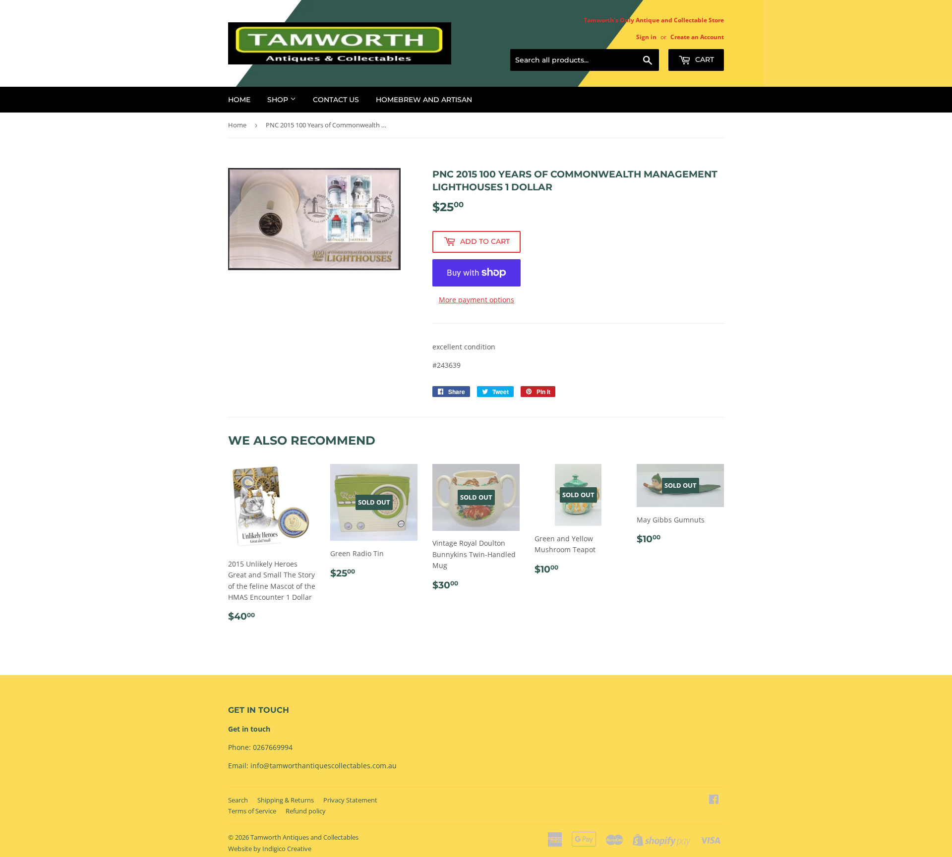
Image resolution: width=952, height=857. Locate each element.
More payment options (476, 299)
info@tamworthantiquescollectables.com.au (323, 765)
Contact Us (336, 99)
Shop (278, 99)
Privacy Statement (350, 800)
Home (239, 99)
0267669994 (273, 747)
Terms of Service (252, 810)
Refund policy (306, 810)
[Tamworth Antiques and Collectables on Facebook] (714, 800)
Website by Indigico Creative (269, 848)
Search (238, 800)
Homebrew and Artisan (424, 99)
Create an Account (697, 37)
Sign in (646, 37)
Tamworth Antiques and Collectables (304, 837)
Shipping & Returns (285, 800)
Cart (703, 59)
